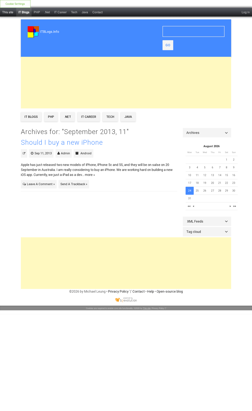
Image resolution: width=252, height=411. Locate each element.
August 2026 (211, 146)
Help (150, 291)
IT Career (60, 12)
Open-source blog (170, 291)
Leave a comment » (41, 184)
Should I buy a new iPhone (62, 142)
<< (189, 206)
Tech (74, 12)
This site (7, 12)
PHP (37, 12)
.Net (47, 12)
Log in (246, 12)
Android (86, 153)
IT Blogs (23, 12)
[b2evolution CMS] (126, 299)
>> (234, 206)
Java (85, 12)
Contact (97, 12)
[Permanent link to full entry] (24, 153)
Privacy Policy (118, 291)
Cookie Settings (15, 4)
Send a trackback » (73, 184)
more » (90, 175)
